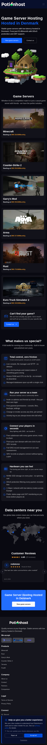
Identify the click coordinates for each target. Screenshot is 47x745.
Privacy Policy (6, 703)
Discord (6, 714)
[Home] (13, 4)
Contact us (30, 40)
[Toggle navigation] (44, 4)
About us (4, 679)
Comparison (5, 689)
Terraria (4, 664)
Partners (4, 686)
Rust (2, 654)
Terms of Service (7, 700)
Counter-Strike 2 (7, 661)
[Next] (44, 571)
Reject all (14, 735)
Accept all (33, 735)
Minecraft (4, 650)
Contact (4, 682)
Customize (23, 740)
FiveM (3, 668)
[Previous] (2, 571)
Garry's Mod (5, 657)
